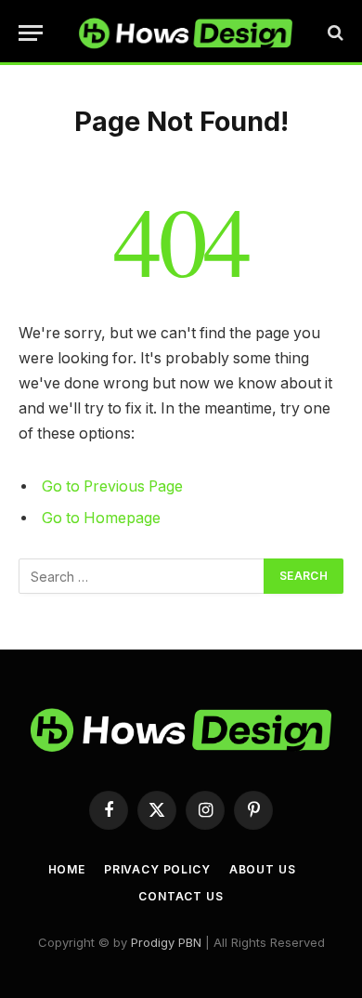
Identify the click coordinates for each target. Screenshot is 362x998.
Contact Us (180, 896)
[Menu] (31, 33)
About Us (262, 869)
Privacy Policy (157, 869)
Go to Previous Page (112, 486)
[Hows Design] (186, 32)
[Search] (333, 33)
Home (66, 869)
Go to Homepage (101, 518)
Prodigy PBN (166, 942)
